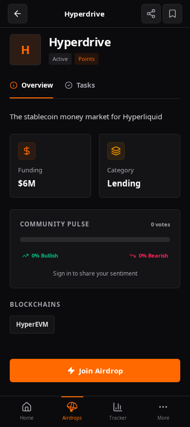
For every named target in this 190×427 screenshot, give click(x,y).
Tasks (85, 85)
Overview (37, 85)
